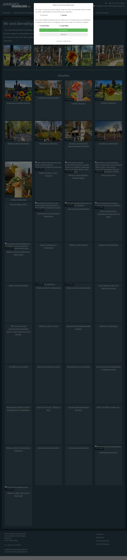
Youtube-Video (44, 26)
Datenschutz (67, 41)
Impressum (59, 41)
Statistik (64, 15)
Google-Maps (64, 26)
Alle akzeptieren (63, 30)
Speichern (63, 34)
